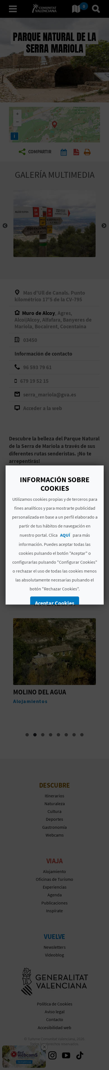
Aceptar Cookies (54, 603)
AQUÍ (65, 535)
